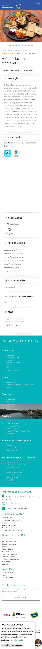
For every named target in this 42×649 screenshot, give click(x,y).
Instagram (9, 233)
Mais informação (16, 640)
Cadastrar (21, 597)
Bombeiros (10, 404)
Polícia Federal (11, 450)
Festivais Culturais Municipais (12, 520)
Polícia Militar (11, 399)
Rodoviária (10, 360)
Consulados (10, 445)
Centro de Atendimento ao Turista (18, 431)
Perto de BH (6, 561)
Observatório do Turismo (15, 475)
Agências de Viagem (13, 426)
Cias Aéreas (10, 433)
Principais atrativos (13, 477)
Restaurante (9, 53)
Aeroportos (10, 355)
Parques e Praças (8, 551)
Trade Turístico (11, 462)
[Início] (12, 4)
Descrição (15, 70)
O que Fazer (7, 51)
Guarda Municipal (12, 409)
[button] (10, 45)
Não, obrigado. (17, 645)
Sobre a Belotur (7, 572)
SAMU (8, 387)
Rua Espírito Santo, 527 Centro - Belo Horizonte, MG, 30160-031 (21, 498)
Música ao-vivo (12, 325)
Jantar (8, 319)
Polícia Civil (10, 401)
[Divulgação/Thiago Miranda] (21, 26)
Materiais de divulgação (14, 472)
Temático (19, 319)
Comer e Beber (19, 51)
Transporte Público (13, 370)
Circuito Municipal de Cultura (12, 530)
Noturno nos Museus (9, 525)
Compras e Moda (8, 556)
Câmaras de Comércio (14, 448)
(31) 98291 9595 (13, 224)
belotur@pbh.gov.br (12, 503)
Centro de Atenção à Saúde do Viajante (20, 384)
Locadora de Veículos (13, 421)
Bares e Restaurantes (9, 544)
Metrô (8, 365)
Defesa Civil (10, 406)
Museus (4, 546)
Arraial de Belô (7, 518)
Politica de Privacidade (36, 632)
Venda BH (9, 480)
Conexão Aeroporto (13, 357)
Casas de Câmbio (12, 423)
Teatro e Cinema (7, 549)
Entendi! (5, 645)
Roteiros (5, 564)
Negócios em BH (7, 578)
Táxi (7, 368)
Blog (3, 580)
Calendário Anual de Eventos (16, 465)
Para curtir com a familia (10, 559)
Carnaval (5, 523)
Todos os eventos (8, 539)
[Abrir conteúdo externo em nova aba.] (7, 151)
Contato (4, 575)
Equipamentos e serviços (15, 470)
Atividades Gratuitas (9, 541)
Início (6, 70)
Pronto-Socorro (12, 382)
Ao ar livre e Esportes (9, 554)
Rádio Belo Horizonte (20, 508)
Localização (28, 70)
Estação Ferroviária (13, 362)
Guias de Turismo (12, 428)
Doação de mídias (12, 467)
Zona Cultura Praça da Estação (12, 528)
